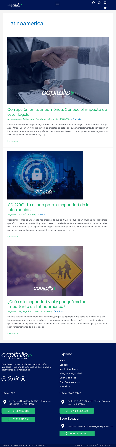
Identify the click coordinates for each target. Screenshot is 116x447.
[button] (57, 4)
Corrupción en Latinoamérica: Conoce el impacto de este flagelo (57, 112)
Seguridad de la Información (21, 214)
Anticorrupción (14, 119)
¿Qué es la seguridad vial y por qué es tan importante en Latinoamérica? (47, 304)
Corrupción (53, 119)
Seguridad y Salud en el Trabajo (38, 311)
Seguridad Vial (14, 311)
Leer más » (12, 140)
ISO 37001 (65, 119)
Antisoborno (28, 119)
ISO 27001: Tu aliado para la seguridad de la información (48, 207)
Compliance (41, 119)
